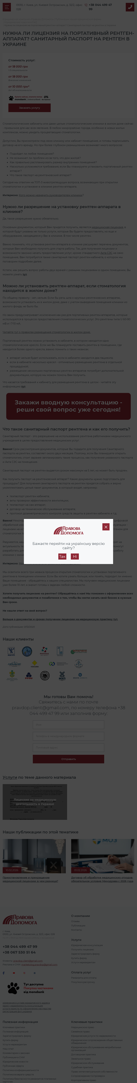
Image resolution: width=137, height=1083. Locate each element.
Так (62, 556)
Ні (75, 556)
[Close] (106, 526)
